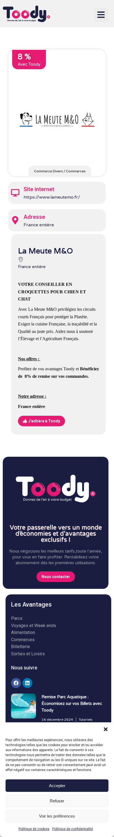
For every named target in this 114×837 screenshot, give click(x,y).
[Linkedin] (27, 683)
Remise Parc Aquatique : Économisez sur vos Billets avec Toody (72, 703)
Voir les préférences (57, 816)
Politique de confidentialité (72, 829)
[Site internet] (15, 193)
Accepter (57, 785)
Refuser (57, 801)
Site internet (39, 189)
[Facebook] (16, 683)
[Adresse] (15, 220)
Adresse (34, 217)
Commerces (76, 171)
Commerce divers (48, 171)
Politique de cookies (34, 829)
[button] (105, 729)
